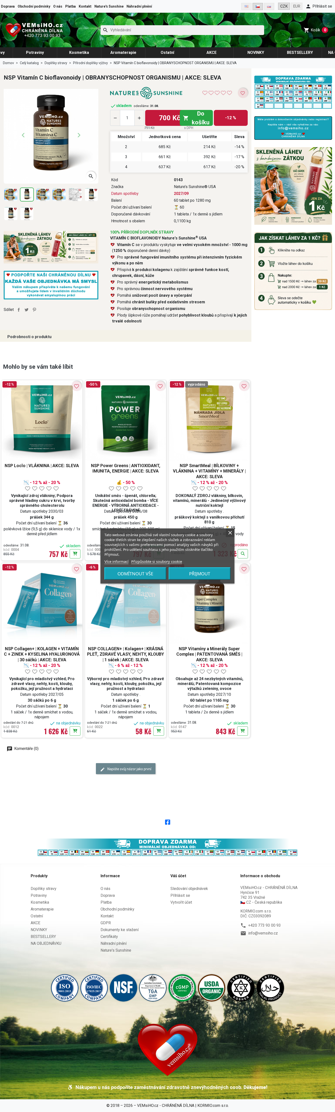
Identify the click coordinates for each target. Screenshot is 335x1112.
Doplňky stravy (43, 888)
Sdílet (19, 310)
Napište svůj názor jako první (129, 769)
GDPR (106, 923)
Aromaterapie (123, 52)
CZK (284, 6)
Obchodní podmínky (34, 6)
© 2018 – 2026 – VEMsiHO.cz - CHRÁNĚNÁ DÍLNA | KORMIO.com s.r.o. (167, 1105)
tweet (26, 310)
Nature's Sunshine (109, 6)
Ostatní (167, 52)
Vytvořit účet (181, 902)
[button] (318, 6)
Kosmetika (79, 52)
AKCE (211, 52)
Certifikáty (109, 936)
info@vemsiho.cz (263, 933)
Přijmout (199, 574)
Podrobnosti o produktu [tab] (29, 336)
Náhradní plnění (139, 6)
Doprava (8, 6)
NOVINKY (255, 52)
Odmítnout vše (135, 574)
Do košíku (196, 118)
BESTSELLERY (300, 52)
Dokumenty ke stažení (120, 929)
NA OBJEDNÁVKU (46, 943)
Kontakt (85, 6)
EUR (296, 6)
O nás (57, 6)
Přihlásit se (180, 895)
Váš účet (178, 876)
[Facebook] (167, 821)
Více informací (116, 561)
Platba (70, 6)
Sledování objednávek (189, 888)
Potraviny (35, 52)
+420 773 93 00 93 (264, 925)
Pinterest (34, 310)
